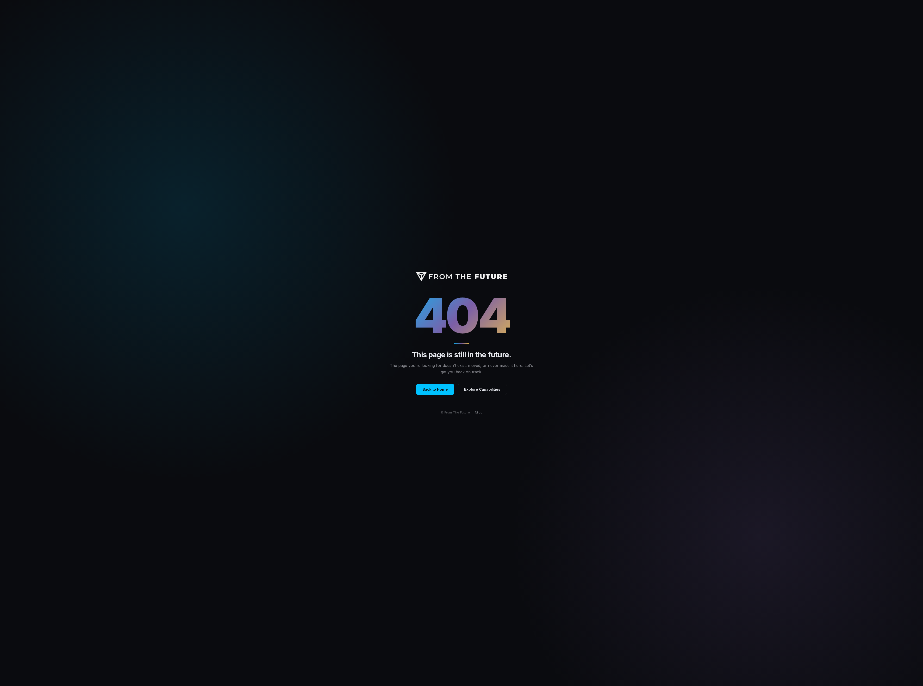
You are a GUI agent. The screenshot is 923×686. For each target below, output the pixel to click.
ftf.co (479, 412)
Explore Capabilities (482, 389)
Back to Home (435, 389)
